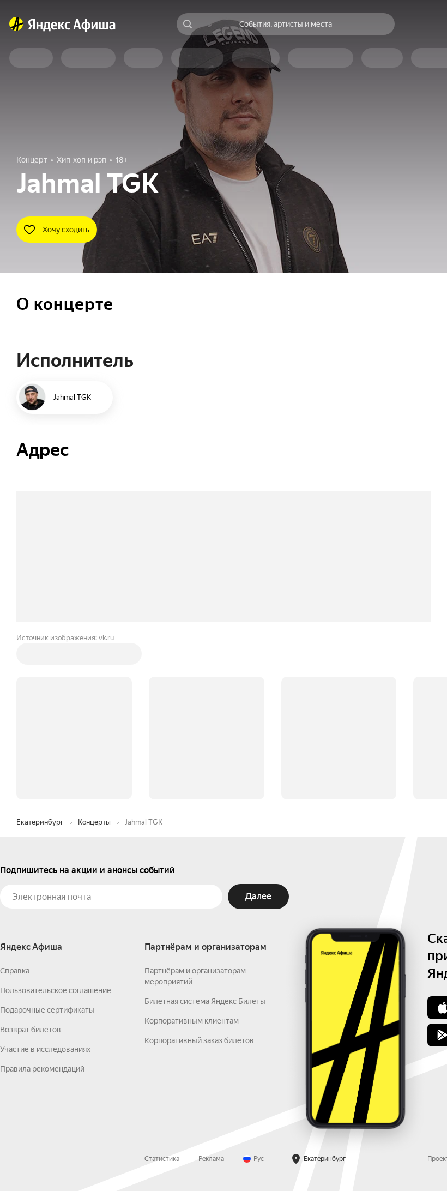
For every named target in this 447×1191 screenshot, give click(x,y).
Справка (14, 970)
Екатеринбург (40, 822)
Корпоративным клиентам (191, 1020)
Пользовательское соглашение (55, 990)
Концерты (94, 822)
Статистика (161, 1159)
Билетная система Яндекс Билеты (204, 1001)
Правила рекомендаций (42, 1068)
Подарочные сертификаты (47, 1010)
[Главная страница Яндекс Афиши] (16, 24)
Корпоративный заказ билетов (199, 1040)
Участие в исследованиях (45, 1049)
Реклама (211, 1159)
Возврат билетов (30, 1029)
